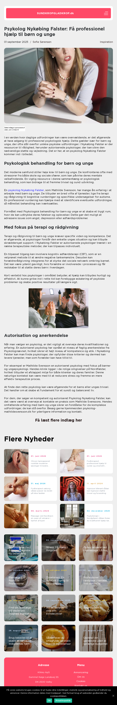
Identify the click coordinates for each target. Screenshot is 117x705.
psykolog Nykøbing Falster (26, 190)
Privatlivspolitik (63, 700)
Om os (81, 676)
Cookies (80, 681)
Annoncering (81, 672)
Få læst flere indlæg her (58, 420)
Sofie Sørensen (42, 41)
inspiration (106, 41)
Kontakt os (80, 685)
